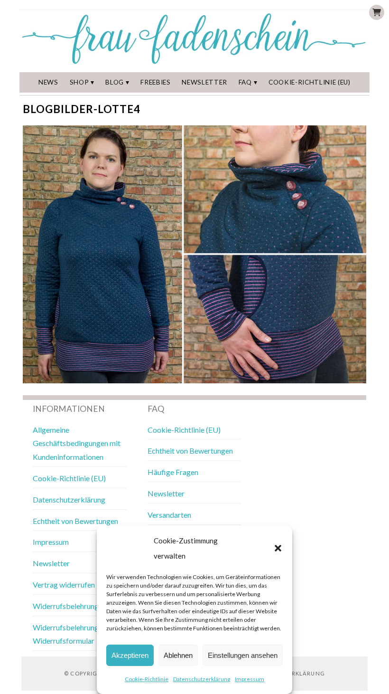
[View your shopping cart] (376, 12)
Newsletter (204, 82)
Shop (79, 82)
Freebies (155, 82)
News (48, 82)
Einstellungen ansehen (243, 655)
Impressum (249, 679)
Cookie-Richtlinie (146, 679)
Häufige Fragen (173, 471)
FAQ (245, 82)
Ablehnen (178, 655)
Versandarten (169, 514)
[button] (278, 548)
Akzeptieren (129, 655)
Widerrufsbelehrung (66, 605)
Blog (114, 82)
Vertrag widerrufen (64, 584)
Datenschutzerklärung (201, 679)
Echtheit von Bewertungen (75, 520)
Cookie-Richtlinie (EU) (310, 82)
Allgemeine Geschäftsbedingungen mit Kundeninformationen (76, 443)
